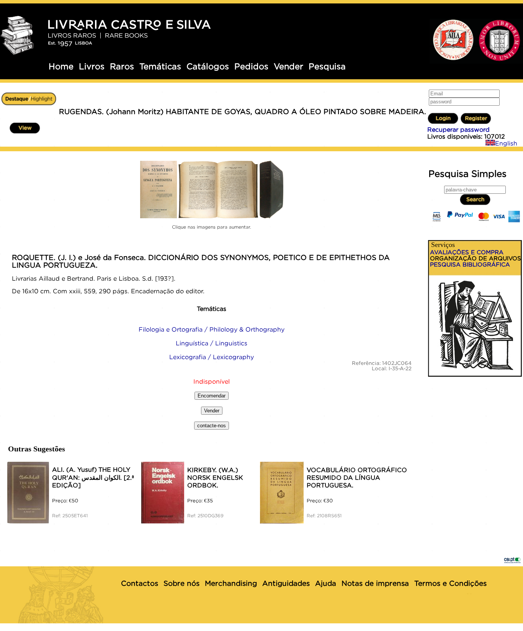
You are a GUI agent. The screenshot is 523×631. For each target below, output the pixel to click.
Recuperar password (458, 129)
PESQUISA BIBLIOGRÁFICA (470, 264)
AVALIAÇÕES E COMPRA (466, 252)
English (506, 143)
